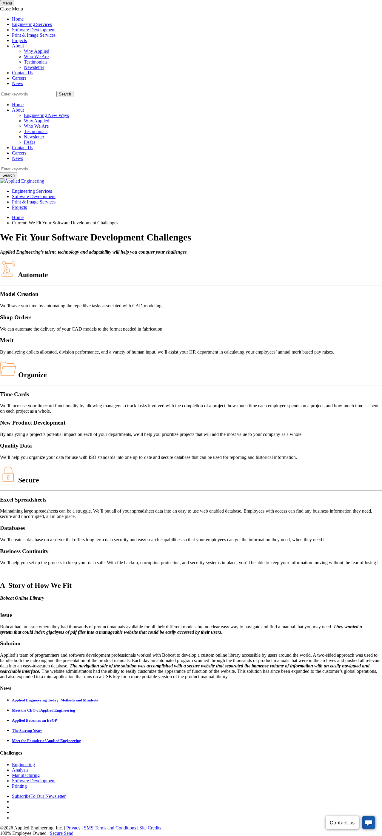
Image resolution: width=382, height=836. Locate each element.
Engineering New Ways (46, 115)
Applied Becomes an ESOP (34, 720)
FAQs (29, 142)
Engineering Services (32, 24)
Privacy (73, 827)
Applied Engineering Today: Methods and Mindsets (55, 700)
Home (18, 18)
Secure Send (61, 833)
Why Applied (36, 51)
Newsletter (34, 67)
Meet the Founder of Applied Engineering (46, 740)
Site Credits (150, 827)
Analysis (20, 769)
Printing (19, 786)
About (18, 45)
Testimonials (35, 61)
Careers (19, 78)
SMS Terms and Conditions (110, 827)
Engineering (23, 764)
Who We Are (36, 56)
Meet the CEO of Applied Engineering (43, 710)
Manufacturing (26, 775)
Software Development (34, 29)
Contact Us (22, 72)
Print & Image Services (34, 35)
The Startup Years (27, 730)
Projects (19, 40)
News (17, 83)
